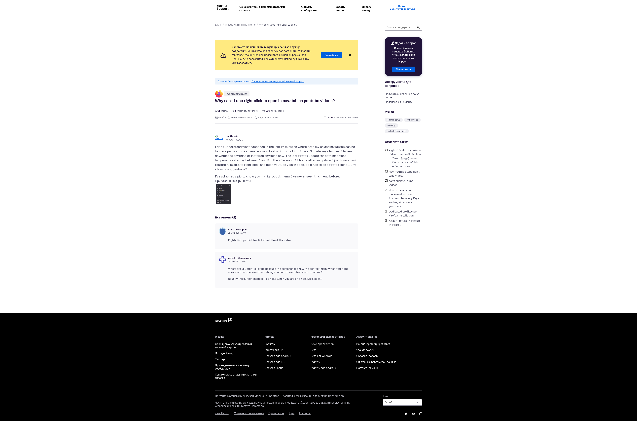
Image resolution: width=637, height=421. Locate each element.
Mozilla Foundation (266, 396)
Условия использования (249, 413)
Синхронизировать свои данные (376, 362)
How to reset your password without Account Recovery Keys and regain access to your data (404, 198)
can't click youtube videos (401, 183)
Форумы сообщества (309, 8)
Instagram (420, 413)
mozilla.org (222, 413)
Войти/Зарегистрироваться (402, 7)
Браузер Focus (274, 368)
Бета (313, 350)
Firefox (252, 24)
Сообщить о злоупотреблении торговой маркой (233, 345)
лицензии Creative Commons (245, 406)
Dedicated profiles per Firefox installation (403, 213)
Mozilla (223, 321)
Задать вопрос (340, 8)
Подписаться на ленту (398, 102)
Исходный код (223, 353)
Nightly (315, 362)
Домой (218, 24)
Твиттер (220, 359)
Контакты (305, 413)
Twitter (406, 413)
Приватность (276, 413)
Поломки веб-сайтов (242, 117)
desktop (391, 125)
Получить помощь (367, 368)
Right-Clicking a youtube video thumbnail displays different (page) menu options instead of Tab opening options (405, 158)
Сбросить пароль (367, 356)
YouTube (413, 413)
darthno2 (232, 136)
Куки (291, 413)
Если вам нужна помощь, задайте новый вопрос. (277, 81)
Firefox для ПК (274, 350)
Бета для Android (321, 356)
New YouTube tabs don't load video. (404, 173)
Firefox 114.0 (394, 120)
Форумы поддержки (235, 24)
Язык (385, 396)
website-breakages (397, 131)
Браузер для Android (278, 356)
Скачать (270, 344)
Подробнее (331, 55)
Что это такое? (365, 350)
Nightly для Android (323, 368)
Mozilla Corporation (331, 396)
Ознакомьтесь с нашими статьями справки (262, 8)
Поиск (418, 27)
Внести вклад (367, 8)
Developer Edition (322, 344)
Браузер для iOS (275, 362)
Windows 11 (412, 120)
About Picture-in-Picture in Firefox (405, 222)
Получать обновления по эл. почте (402, 95)
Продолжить (403, 69)
